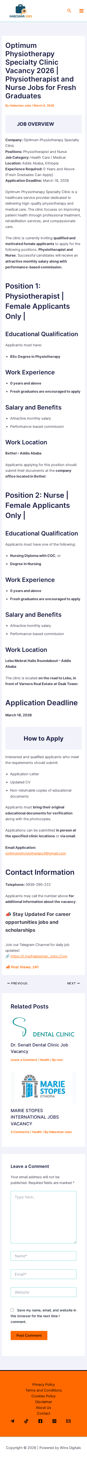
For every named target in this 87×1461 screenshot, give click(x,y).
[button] (69, 11)
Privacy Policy (43, 1384)
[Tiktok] (26, 1421)
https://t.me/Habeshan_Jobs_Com (38, 956)
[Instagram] (54, 1421)
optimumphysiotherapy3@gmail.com (35, 853)
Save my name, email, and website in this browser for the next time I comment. (43, 1316)
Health (45, 1060)
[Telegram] (12, 1421)
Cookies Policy (43, 1396)
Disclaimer (43, 1402)
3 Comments (20, 1132)
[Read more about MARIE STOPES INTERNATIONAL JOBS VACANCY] (43, 1087)
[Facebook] (40, 1421)
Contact (43, 1413)
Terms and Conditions (43, 1390)
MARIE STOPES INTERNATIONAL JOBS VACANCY (35, 1117)
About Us (43, 1407)
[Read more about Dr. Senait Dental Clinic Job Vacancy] (43, 1027)
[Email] (68, 1421)
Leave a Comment (24, 1060)
